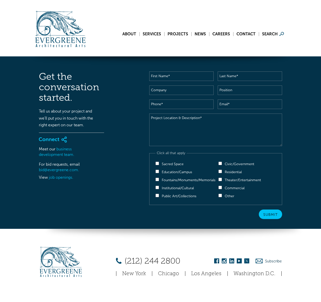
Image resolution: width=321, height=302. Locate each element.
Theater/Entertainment (243, 180)
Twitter (246, 261)
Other (229, 196)
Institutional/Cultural (178, 188)
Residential (233, 172)
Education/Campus (177, 172)
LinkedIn (231, 261)
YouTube (239, 261)
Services (152, 34)
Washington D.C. (254, 273)
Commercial (235, 188)
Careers (221, 34)
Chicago (168, 273)
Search (270, 34)
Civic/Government (239, 164)
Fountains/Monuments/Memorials (188, 180)
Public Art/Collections (179, 196)
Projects (178, 34)
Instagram (224, 261)
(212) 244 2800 (151, 260)
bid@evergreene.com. (59, 170)
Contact (246, 34)
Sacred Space (173, 164)
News (200, 34)
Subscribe (273, 261)
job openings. (61, 177)
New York (134, 273)
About (129, 34)
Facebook (216, 261)
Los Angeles (206, 273)
